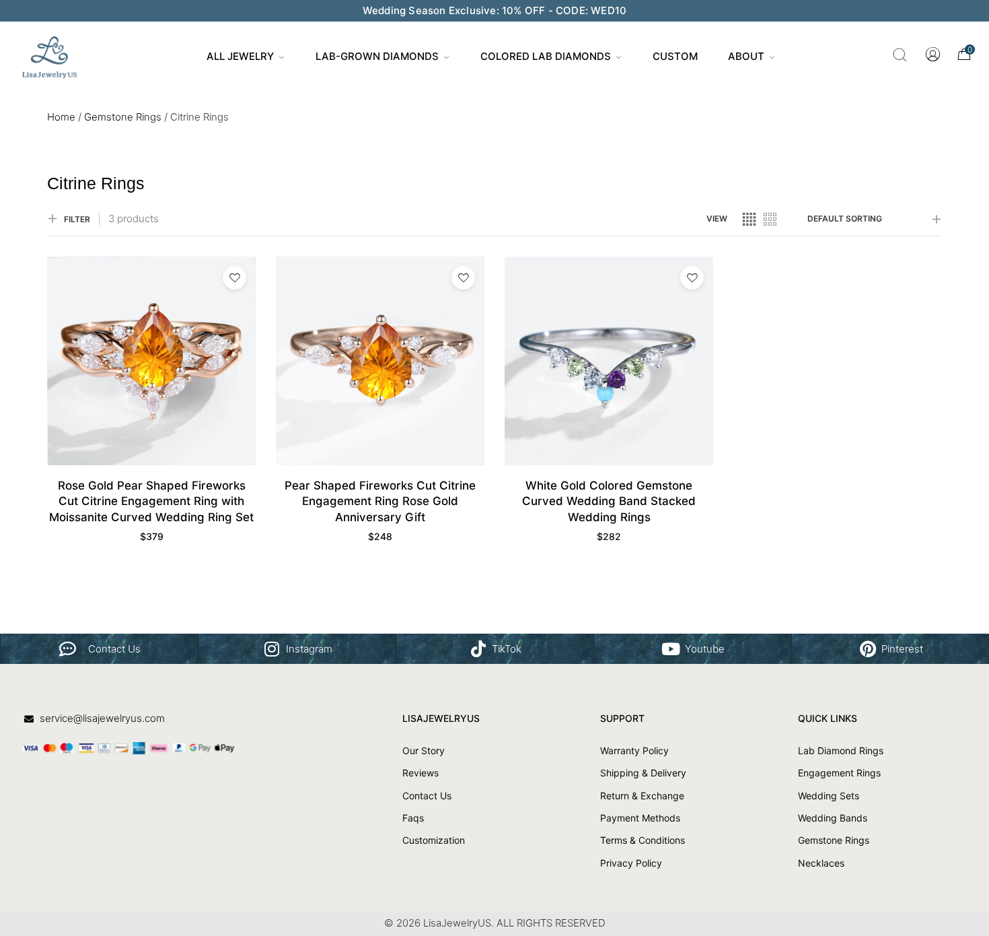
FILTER (77, 219)
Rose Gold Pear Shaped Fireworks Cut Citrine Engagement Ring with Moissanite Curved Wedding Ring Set (151, 502)
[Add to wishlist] (234, 278)
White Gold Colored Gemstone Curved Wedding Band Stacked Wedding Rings (609, 502)
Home (61, 116)
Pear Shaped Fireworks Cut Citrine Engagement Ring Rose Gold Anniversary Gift (380, 502)
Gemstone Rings (122, 116)
